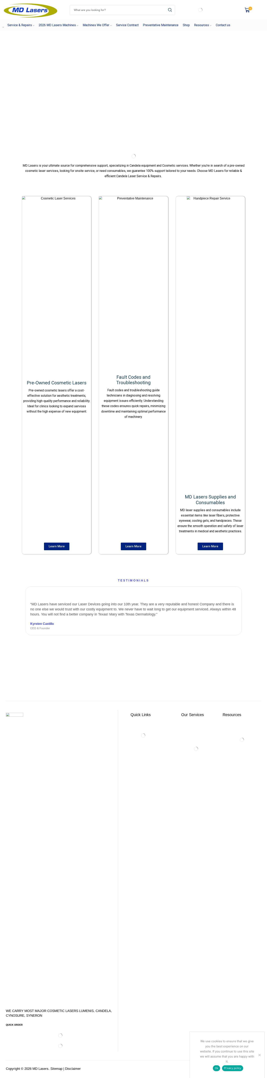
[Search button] (170, 10)
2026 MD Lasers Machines (57, 25)
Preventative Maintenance (160, 25)
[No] (259, 1055)
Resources (201, 25)
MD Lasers (40, 1069)
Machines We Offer (96, 25)
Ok (216, 1068)
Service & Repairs (19, 25)
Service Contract (127, 25)
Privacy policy (232, 1068)
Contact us (223, 25)
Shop (186, 25)
